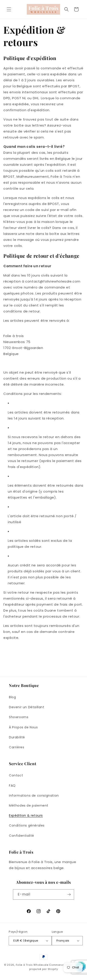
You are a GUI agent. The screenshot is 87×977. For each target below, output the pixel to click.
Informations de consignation (34, 795)
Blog (12, 697)
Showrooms (18, 717)
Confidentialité (21, 835)
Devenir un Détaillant (26, 707)
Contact (16, 775)
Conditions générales (27, 825)
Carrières (16, 747)
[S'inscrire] (69, 894)
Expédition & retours (26, 815)
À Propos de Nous (23, 727)
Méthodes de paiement (28, 805)
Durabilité (17, 737)
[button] (9, 9)
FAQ (12, 785)
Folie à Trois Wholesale (32, 965)
